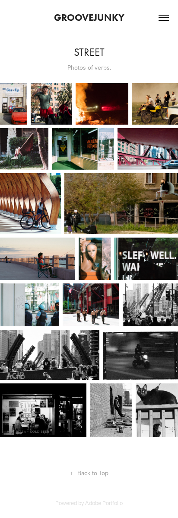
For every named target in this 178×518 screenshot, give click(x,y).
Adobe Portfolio (104, 503)
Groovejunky (89, 17)
